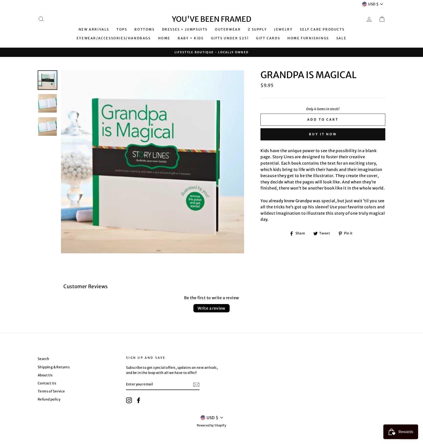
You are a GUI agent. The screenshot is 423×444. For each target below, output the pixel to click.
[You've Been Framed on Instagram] (129, 400)
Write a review (211, 308)
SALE (341, 38)
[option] (211, 52)
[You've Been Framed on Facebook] (138, 400)
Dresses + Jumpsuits (185, 29)
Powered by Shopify (211, 425)
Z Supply (257, 29)
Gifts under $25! (230, 38)
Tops (122, 29)
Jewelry (283, 29)
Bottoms (144, 29)
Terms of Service (51, 391)
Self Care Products (322, 29)
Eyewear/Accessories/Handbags (114, 38)
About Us (45, 375)
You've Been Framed (211, 19)
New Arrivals (94, 29)
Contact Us (47, 383)
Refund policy (49, 399)
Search (43, 359)
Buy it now (323, 134)
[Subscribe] (196, 384)
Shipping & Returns (54, 367)
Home (164, 38)
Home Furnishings (308, 38)
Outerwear (228, 29)
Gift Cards (268, 38)
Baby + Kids (191, 38)
